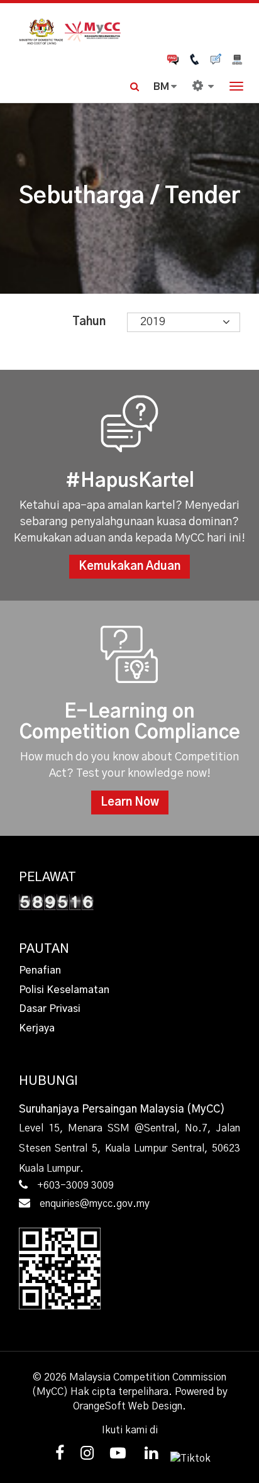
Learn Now (130, 802)
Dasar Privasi (49, 1009)
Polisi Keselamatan (64, 990)
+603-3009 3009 (75, 1185)
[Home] (129, 30)
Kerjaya (37, 1028)
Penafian (40, 970)
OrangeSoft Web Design (127, 1406)
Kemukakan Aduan (129, 566)
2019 (152, 322)
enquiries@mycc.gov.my (95, 1204)
